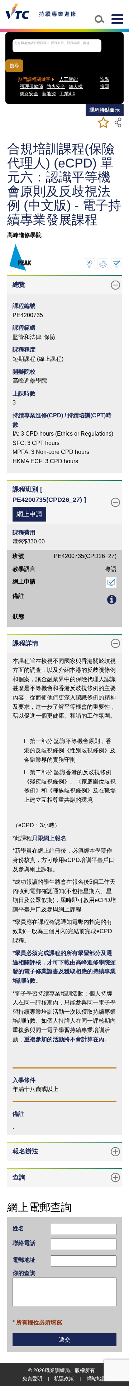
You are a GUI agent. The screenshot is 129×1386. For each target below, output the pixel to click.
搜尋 (14, 65)
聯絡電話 (24, 1243)
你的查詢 (24, 1273)
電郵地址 (24, 1260)
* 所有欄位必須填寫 (37, 1322)
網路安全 (29, 93)
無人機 (76, 86)
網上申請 (29, 514)
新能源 (49, 93)
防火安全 (56, 86)
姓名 (18, 1228)
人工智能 (68, 79)
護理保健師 (31, 86)
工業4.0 (67, 93)
